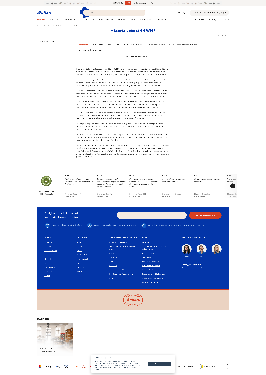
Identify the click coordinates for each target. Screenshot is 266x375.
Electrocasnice (50, 255)
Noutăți (212, 20)
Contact (112, 278)
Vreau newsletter (205, 215)
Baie (46, 263)
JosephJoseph (82, 259)
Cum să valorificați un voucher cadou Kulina (154, 248)
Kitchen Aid (82, 255)
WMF (116, 69)
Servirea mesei (50, 251)
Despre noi (146, 257)
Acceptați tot (160, 364)
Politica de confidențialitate (121, 274)
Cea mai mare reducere (179, 45)
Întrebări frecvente (150, 282)
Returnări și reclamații (118, 242)
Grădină (47, 259)
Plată (111, 253)
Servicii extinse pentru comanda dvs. (123, 248)
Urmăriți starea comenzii (152, 278)
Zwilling (80, 263)
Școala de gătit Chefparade (153, 274)
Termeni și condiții (117, 270)
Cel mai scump (113, 45)
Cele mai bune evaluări (156, 45)
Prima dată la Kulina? (151, 266)
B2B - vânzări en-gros (151, 261)
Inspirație (199, 20)
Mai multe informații (128, 367)
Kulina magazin (148, 253)
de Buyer (80, 267)
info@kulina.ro (191, 264)
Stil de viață (49, 267)
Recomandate (82, 45)
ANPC (111, 261)
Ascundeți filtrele (46, 41)
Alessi (79, 246)
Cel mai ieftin (97, 45)
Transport (113, 257)
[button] (137, 45)
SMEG (79, 251)
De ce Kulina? (147, 270)
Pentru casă (49, 271)
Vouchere (113, 266)
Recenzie (145, 242)
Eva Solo (80, 271)
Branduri (48, 242)
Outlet (47, 276)
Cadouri (225, 20)
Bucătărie (48, 246)
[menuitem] (41, 20)
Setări (97, 370)
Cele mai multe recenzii (133, 45)
